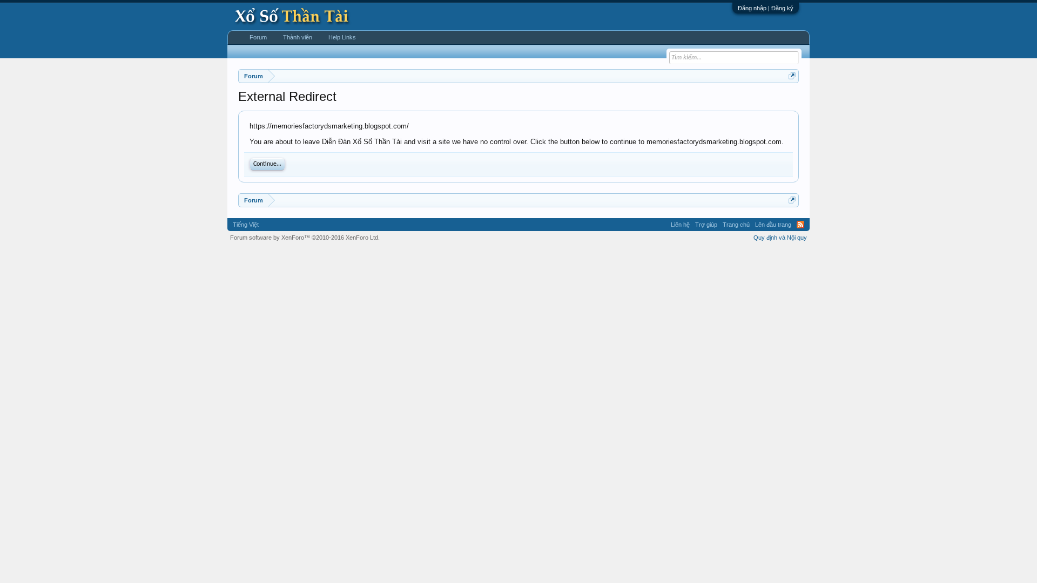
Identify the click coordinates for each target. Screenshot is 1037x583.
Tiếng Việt (246, 224)
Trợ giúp (706, 224)
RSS (800, 224)
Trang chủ (736, 224)
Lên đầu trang (773, 224)
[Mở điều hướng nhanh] (792, 75)
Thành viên (297, 37)
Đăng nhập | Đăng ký (765, 8)
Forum (258, 37)
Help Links (342, 37)
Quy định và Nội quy (780, 237)
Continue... (267, 164)
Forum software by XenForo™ (305, 237)
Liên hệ (680, 224)
